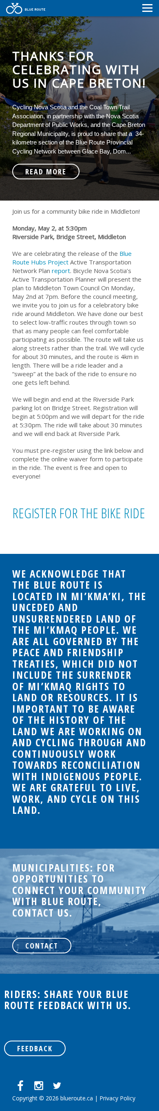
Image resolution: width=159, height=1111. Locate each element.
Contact (41, 946)
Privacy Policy (117, 1098)
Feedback (35, 1048)
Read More (45, 171)
